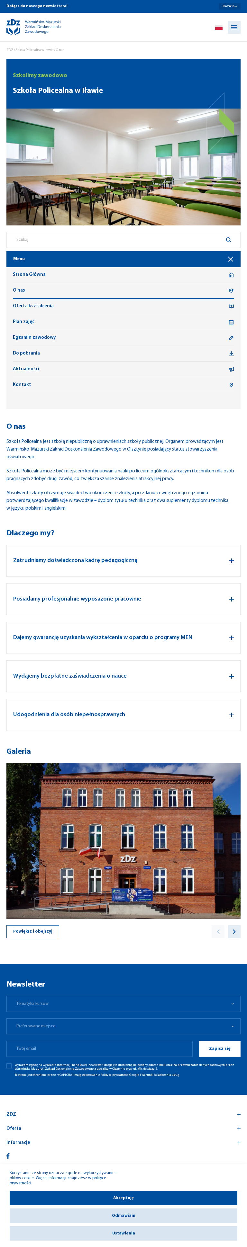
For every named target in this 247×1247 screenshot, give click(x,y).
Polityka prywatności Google (120, 1075)
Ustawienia (123, 1233)
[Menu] (234, 27)
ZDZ (9, 50)
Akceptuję (123, 1198)
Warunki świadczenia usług (160, 1075)
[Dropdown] (219, 27)
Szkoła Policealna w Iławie (34, 50)
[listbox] (123, 1004)
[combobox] (123, 240)
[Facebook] (8, 1156)
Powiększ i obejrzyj (32, 931)
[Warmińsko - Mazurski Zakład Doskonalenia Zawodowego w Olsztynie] (28, 27)
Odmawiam (123, 1216)
